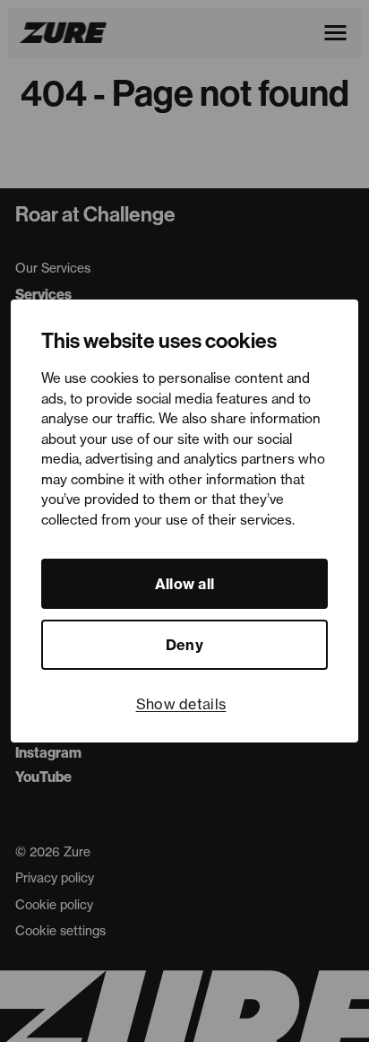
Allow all (185, 584)
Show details (181, 704)
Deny (184, 645)
